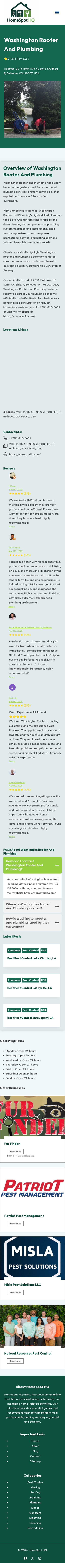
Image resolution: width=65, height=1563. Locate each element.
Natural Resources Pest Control (28, 1353)
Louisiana (14, 950)
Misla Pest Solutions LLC (22, 1285)
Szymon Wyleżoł (17, 782)
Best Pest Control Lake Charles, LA (31, 958)
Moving (35, 1487)
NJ (10, 1156)
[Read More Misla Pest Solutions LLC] (32, 1258)
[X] (32, 1558)
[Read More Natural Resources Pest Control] (32, 1326)
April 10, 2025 (15, 489)
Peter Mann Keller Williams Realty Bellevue (30, 627)
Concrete (35, 1512)
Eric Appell (14, 547)
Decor (35, 1507)
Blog (35, 1451)
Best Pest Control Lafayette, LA (29, 988)
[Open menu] (57, 12)
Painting (35, 1497)
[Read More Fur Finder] (32, 1117)
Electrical (35, 1517)
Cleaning (35, 1523)
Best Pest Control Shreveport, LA (30, 1018)
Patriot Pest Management (24, 1216)
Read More (17, 1152)
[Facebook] (25, 1558)
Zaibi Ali (13, 698)
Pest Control (30, 950)
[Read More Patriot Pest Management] (32, 1189)
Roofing (35, 1492)
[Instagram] (39, 1558)
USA (44, 950)
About (35, 1446)
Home (35, 1441)
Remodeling (35, 1528)
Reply (12, 526)
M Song (12, 486)
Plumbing (35, 1502)
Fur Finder (12, 1144)
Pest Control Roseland (23, 1156)
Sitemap (35, 1461)
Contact (35, 1456)
